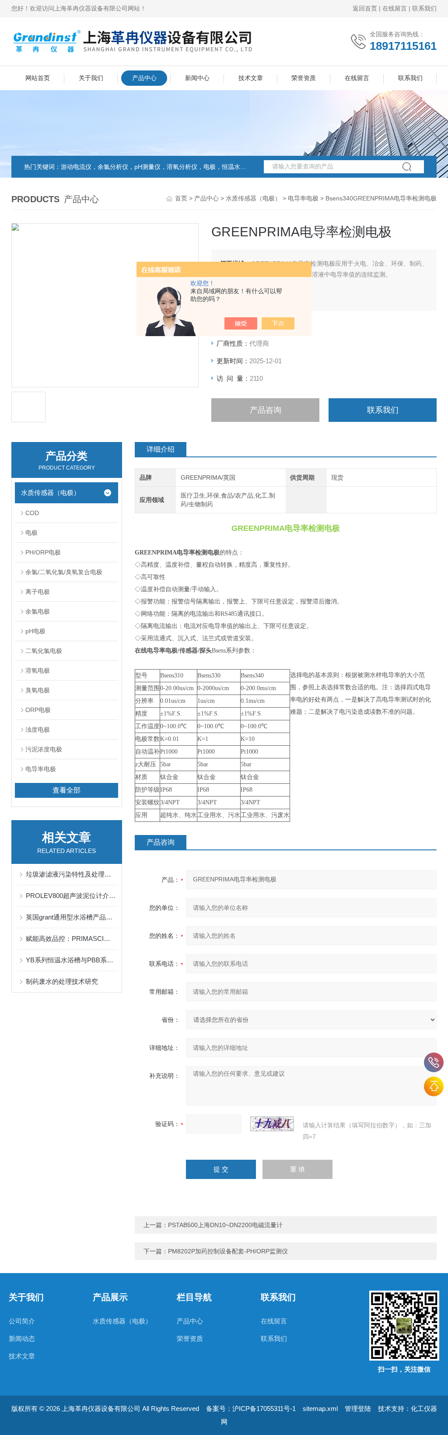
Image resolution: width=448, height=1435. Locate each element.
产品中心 (144, 77)
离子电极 (37, 591)
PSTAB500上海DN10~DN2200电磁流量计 (225, 1224)
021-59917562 (434, 1062)
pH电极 (35, 631)
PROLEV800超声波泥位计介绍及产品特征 (71, 895)
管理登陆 (358, 1408)
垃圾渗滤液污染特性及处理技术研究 (71, 874)
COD (32, 512)
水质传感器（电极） (253, 198)
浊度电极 (37, 729)
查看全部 (66, 790)
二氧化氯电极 (43, 650)
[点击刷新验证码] (272, 1123)
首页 (181, 198)
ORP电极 (38, 709)
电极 (31, 532)
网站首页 (37, 77)
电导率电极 (303, 198)
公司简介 (22, 1321)
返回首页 (365, 8)
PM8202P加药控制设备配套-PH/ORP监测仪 (228, 1251)
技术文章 (250, 77)
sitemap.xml (320, 1408)
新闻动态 (22, 1338)
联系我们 (424, 8)
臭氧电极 (37, 690)
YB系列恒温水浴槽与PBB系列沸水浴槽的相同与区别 (71, 960)
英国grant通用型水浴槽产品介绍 (71, 917)
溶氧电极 (37, 670)
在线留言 (394, 8)
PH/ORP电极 (43, 552)
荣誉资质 (303, 77)
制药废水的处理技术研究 (62, 981)
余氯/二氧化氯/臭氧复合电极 (63, 571)
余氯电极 (37, 611)
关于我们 (91, 77)
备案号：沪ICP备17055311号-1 (251, 1408)
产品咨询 (265, 410)
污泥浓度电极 (43, 749)
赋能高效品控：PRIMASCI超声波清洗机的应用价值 (71, 938)
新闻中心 (197, 77)
